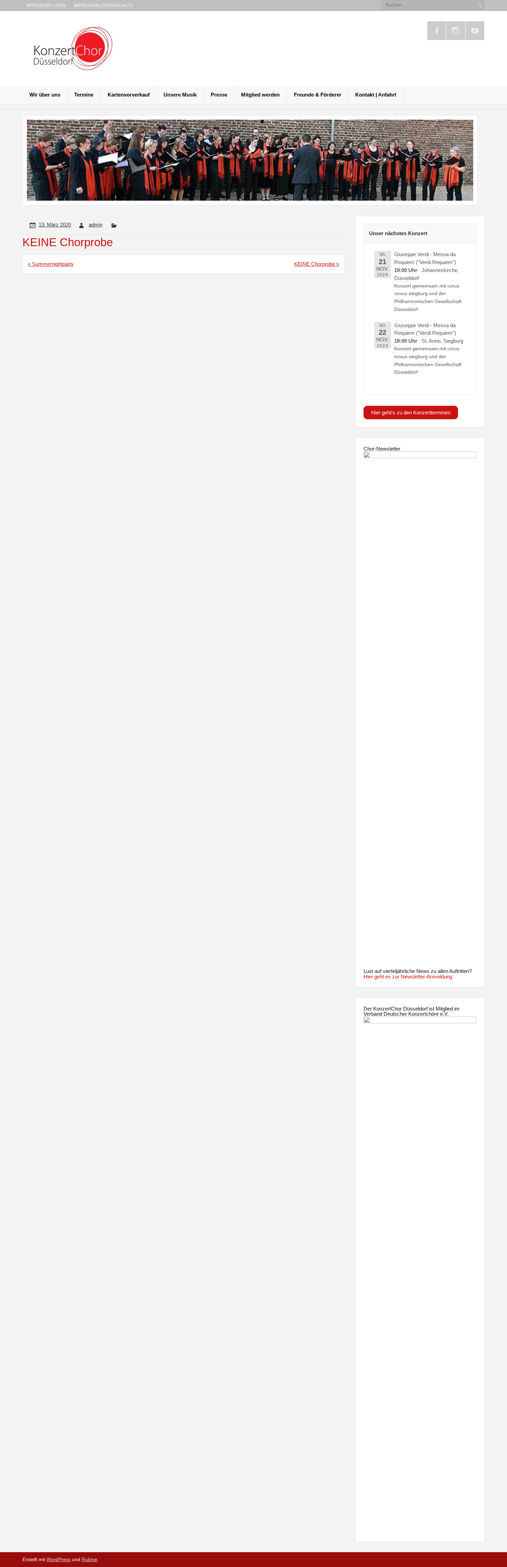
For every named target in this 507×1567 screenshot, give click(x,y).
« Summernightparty (51, 264)
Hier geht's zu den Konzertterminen (410, 412)
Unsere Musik (180, 95)
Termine (83, 95)
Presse (219, 95)
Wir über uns (44, 95)
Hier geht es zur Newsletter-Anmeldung (408, 977)
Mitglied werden (260, 95)
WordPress (59, 1559)
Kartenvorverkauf (129, 95)
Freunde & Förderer (317, 95)
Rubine (89, 1559)
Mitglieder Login (46, 5)
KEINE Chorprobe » (316, 264)
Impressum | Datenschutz (103, 5)
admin (95, 225)
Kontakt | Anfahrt (375, 95)
